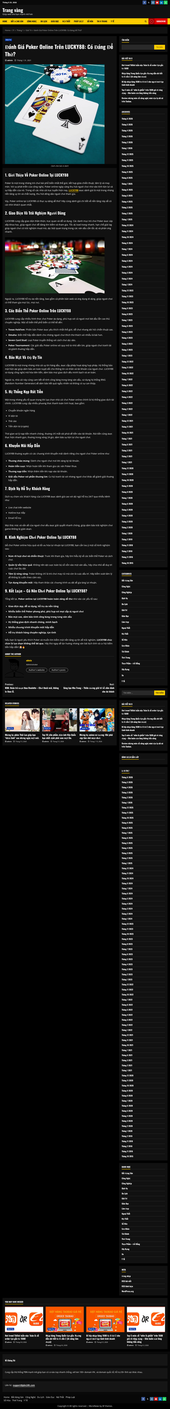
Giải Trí (8, 40)
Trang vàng (12, 9)
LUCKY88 (73, 190)
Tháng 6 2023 (127, 325)
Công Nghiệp (127, 592)
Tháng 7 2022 (127, 379)
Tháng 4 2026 (127, 130)
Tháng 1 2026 (127, 148)
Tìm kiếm (125, 40)
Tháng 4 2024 (127, 266)
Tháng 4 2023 (127, 337)
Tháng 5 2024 (127, 260)
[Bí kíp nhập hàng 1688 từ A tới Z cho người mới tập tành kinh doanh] (105, 1319)
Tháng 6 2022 (127, 385)
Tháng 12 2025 (127, 154)
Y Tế (112, 21)
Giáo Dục (55, 21)
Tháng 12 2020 (127, 468)
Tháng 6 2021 (127, 444)
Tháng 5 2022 (127, 391)
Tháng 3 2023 (127, 343)
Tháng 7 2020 (127, 497)
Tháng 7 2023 (127, 320)
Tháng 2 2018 (127, 551)
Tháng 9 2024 (127, 243)
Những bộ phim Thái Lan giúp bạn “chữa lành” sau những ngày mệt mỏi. (22, 736)
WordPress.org (128, 1291)
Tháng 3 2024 (127, 272)
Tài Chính (125, 651)
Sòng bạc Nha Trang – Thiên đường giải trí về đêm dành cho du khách (88, 688)
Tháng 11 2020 (127, 474)
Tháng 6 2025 (127, 189)
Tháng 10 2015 (127, 563)
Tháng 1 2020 (127, 533)
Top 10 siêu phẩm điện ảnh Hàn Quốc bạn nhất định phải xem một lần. (59, 736)
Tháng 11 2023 (127, 296)
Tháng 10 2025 (127, 165)
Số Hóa (90, 21)
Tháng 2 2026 (127, 142)
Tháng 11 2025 (127, 160)
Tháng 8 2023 (127, 314)
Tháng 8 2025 (127, 177)
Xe (123, 675)
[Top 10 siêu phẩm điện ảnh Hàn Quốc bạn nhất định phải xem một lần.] (59, 719)
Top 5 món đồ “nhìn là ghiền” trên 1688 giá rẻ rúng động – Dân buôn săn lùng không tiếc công (142, 91)
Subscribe (161, 21)
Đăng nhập (126, 1276)
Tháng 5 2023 (127, 331)
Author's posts (58, 670)
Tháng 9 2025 (127, 171)
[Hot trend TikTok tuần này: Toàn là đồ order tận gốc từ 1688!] (24, 1319)
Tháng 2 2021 (127, 456)
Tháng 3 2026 (127, 136)
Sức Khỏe (125, 645)
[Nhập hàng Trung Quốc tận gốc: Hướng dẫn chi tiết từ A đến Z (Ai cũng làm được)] (65, 1319)
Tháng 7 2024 (127, 249)
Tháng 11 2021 (127, 426)
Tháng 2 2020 (127, 527)
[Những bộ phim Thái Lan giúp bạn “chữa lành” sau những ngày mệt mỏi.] (22, 719)
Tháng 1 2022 (127, 414)
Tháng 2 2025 (127, 213)
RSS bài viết (126, 1281)
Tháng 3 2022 (127, 403)
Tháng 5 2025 (127, 195)
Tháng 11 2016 (127, 557)
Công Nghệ (32, 21)
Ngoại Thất (126, 627)
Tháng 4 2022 (127, 397)
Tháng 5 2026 (127, 124)
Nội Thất (66, 21)
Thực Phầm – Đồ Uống (131, 663)
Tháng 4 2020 (127, 515)
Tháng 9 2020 (127, 485)
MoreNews (94, 1406)
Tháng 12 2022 (127, 361)
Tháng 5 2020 (127, 509)
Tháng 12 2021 (127, 420)
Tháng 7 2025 (127, 183)
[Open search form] (146, 21)
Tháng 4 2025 (127, 201)
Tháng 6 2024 (127, 254)
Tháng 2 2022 (127, 408)
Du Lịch (44, 21)
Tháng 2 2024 (127, 278)
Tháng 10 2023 (127, 302)
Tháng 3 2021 (127, 450)
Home (4, 21)
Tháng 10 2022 (127, 373)
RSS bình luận (127, 1286)
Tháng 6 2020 (127, 503)
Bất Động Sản (17, 21)
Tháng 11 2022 (127, 367)
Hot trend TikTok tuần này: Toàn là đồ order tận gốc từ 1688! (22, 1337)
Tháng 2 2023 (127, 349)
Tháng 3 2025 (127, 207)
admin (10, 60)
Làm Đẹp (125, 621)
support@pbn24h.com (24, 1385)
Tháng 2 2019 (127, 539)
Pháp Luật (78, 21)
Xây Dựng (125, 669)
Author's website (37, 670)
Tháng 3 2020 (127, 521)
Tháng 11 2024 (127, 231)
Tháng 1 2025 (127, 219)
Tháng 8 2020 (127, 491)
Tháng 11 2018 (127, 545)
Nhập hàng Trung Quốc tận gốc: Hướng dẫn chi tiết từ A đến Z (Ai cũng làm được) (142, 75)
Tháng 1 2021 (127, 462)
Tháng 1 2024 (127, 284)
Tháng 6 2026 (127, 118)
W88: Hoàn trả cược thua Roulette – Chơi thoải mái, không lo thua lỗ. (32, 688)
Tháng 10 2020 (128, 480)
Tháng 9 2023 (127, 308)
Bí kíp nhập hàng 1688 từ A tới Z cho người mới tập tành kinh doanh (103, 1337)
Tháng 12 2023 (127, 290)
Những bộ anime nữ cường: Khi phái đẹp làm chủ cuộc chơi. (96, 736)
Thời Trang (102, 21)
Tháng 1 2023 (127, 355)
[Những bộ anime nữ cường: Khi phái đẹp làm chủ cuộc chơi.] (97, 719)
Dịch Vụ (125, 598)
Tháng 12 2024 (127, 225)
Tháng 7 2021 (127, 438)
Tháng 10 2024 (127, 237)
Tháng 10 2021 (127, 432)
